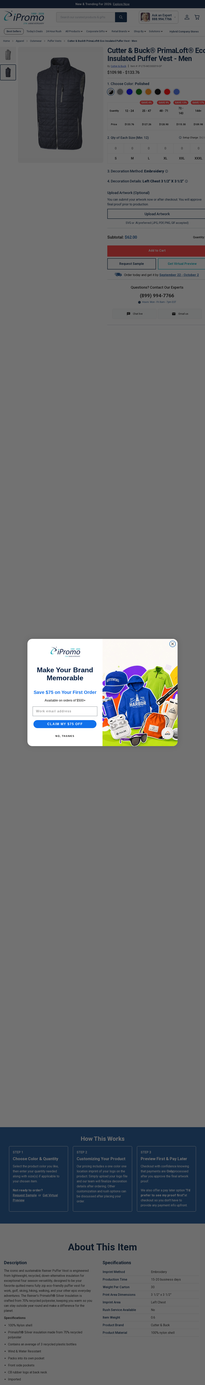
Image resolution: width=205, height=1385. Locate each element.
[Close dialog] (173, 644)
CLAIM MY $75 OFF (65, 724)
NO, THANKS (64, 736)
